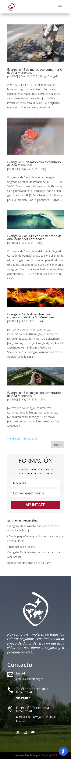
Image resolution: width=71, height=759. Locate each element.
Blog (43, 76)
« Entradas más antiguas (22, 438)
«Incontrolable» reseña (21, 546)
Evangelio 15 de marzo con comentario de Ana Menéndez (34, 71)
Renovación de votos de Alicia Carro (29, 563)
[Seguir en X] (18, 732)
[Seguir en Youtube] (33, 732)
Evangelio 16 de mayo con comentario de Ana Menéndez (34, 394)
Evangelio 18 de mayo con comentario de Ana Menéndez (34, 163)
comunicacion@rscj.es (29, 679)
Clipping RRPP (49, 755)
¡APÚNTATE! (35, 505)
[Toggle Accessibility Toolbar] (63, 751)
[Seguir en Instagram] (25, 732)
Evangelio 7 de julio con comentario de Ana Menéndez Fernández (34, 237)
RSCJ (15, 76)
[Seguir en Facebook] (10, 732)
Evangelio (53, 76)
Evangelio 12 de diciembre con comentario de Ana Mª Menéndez (30, 315)
